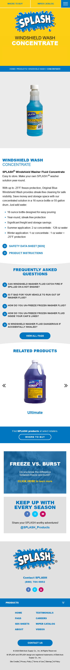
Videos (40, 629)
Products (22, 69)
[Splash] (35, 559)
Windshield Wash (36, 69)
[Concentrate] (35, 110)
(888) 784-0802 (35, 581)
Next (66, 385)
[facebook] (27, 514)
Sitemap (48, 662)
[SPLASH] (35, 21)
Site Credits (14, 662)
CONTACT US (35, 643)
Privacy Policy (26, 662)
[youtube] (43, 514)
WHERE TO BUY (15, 4)
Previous (4, 385)
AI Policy (56, 662)
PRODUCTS (12, 602)
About (19, 629)
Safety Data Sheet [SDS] (27, 246)
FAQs (18, 618)
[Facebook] (28, 589)
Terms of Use (38, 662)
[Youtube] (41, 589)
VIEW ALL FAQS (35, 336)
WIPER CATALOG (46, 4)
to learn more (35, 481)
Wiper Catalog (45, 623)
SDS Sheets (22, 623)
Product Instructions (26, 253)
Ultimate (35, 412)
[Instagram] (34, 589)
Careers (41, 618)
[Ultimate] (35, 381)
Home (12, 69)
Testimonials (44, 612)
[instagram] (35, 514)
